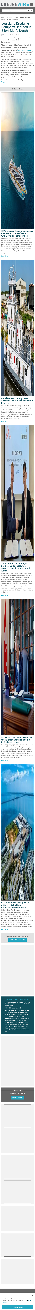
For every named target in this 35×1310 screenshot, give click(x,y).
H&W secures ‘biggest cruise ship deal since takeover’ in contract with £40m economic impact (17, 233)
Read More (4, 256)
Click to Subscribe (17, 1098)
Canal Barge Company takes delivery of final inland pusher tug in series (17, 400)
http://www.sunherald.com (9, 82)
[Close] (32, 1296)
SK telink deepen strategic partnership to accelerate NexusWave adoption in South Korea (15, 567)
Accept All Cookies (17, 1307)
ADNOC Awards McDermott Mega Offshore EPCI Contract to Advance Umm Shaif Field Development (17, 1003)
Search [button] (30, 11)
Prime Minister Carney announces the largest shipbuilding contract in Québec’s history (17, 740)
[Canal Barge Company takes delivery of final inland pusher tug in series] (17, 328)
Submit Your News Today (17, 940)
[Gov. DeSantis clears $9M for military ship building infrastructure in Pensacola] (17, 832)
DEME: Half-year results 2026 (13, 1008)
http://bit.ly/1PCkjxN (24, 50)
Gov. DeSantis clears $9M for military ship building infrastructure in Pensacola (15, 905)
